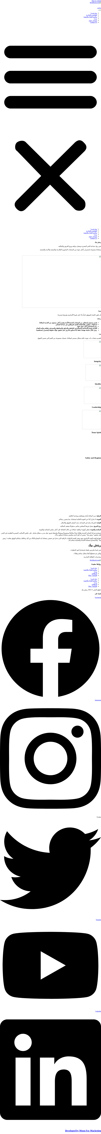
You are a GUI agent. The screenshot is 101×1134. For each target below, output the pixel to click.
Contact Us (93, 22)
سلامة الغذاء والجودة (90, 17)
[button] (50, 126)
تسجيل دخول (93, 20)
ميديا (95, 19)
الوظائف (94, 573)
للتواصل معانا (92, 575)
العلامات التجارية (91, 15)
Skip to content (96, 1)
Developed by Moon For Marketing (83, 1130)
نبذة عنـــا (94, 13)
